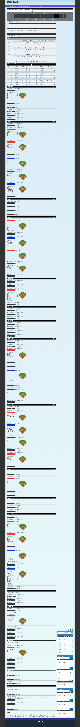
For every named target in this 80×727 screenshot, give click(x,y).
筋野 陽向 (30, 30)
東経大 (60, 644)
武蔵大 (60, 637)
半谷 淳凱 (17, 30)
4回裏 (9, 50)
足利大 (60, 652)
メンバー (31, 19)
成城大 (60, 651)
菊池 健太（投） (35, 59)
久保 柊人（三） (36, 44)
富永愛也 (68, 698)
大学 (15, 6)
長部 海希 (42, 84)
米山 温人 (17, 80)
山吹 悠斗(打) (10, 614)
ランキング (35, 6)
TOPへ (54, 86)
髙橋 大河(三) (10, 123)
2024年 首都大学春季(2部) (22, 6)
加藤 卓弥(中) (10, 219)
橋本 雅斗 (42, 80)
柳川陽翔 (65, 687)
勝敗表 (30, 6)
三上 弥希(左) (10, 182)
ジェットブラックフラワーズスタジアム (33, 9)
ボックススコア (36, 19)
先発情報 (53, 19)
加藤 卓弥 (42, 82)
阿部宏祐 (62, 698)
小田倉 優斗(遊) (11, 127)
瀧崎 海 (41, 75)
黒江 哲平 (42, 77)
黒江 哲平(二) (10, 169)
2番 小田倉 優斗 (21, 45)
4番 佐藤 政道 (20, 47)
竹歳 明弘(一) (10, 109)
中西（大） (62, 678)
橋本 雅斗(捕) (10, 316)
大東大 (60, 642)
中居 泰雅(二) (10, 636)
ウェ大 (53, 11)
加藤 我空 (21, 645)
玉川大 (27, 11)
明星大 (60, 639)
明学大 (60, 641)
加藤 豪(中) (10, 105)
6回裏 (9, 59)
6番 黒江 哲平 (20, 42)
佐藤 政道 (42, 73)
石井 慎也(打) (10, 692)
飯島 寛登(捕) (10, 201)
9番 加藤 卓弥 (20, 59)
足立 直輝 (13, 30)
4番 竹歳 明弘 (20, 56)
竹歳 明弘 (17, 73)
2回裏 (9, 46)
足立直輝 (65, 663)
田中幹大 (16, 75)
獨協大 (60, 647)
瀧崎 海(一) (10, 156)
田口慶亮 (68, 663)
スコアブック (48, 19)
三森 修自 (22, 30)
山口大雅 (62, 673)
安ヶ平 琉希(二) (11, 101)
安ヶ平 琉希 (17, 70)
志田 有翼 (21, 692)
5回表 (9, 54)
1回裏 (9, 42)
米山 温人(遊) (10, 205)
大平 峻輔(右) (10, 140)
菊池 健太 (26, 30)
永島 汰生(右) (10, 88)
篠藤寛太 (58, 677)
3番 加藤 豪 (20, 52)
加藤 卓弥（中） (35, 54)
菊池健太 (71, 663)
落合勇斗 (71, 698)
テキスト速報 (42, 19)
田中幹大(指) (10, 113)
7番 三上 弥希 (20, 44)
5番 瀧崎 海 (20, 40)
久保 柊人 (17, 82)
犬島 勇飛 (17, 77)
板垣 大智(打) (10, 698)
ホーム (11, 6)
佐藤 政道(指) (10, 152)
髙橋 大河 (42, 68)
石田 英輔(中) (10, 681)
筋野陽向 (62, 663)
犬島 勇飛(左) (10, 117)
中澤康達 (65, 698)
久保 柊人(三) (10, 334)
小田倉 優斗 (42, 70)
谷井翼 (62, 714)
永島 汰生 (17, 68)
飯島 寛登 (35, 30)
